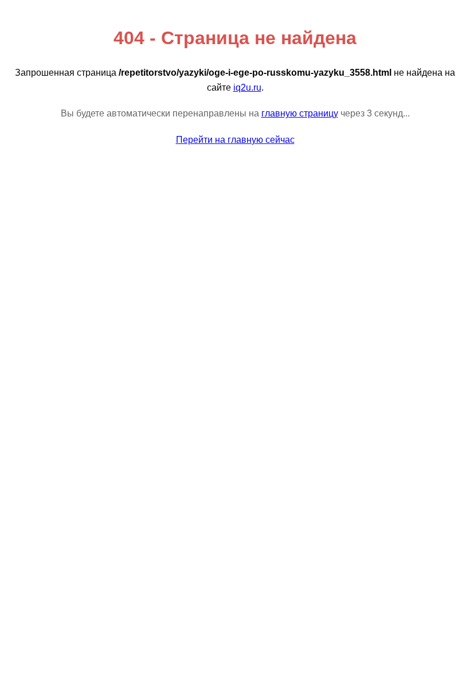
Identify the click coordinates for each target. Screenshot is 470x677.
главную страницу (299, 113)
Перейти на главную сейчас (235, 140)
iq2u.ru (247, 87)
